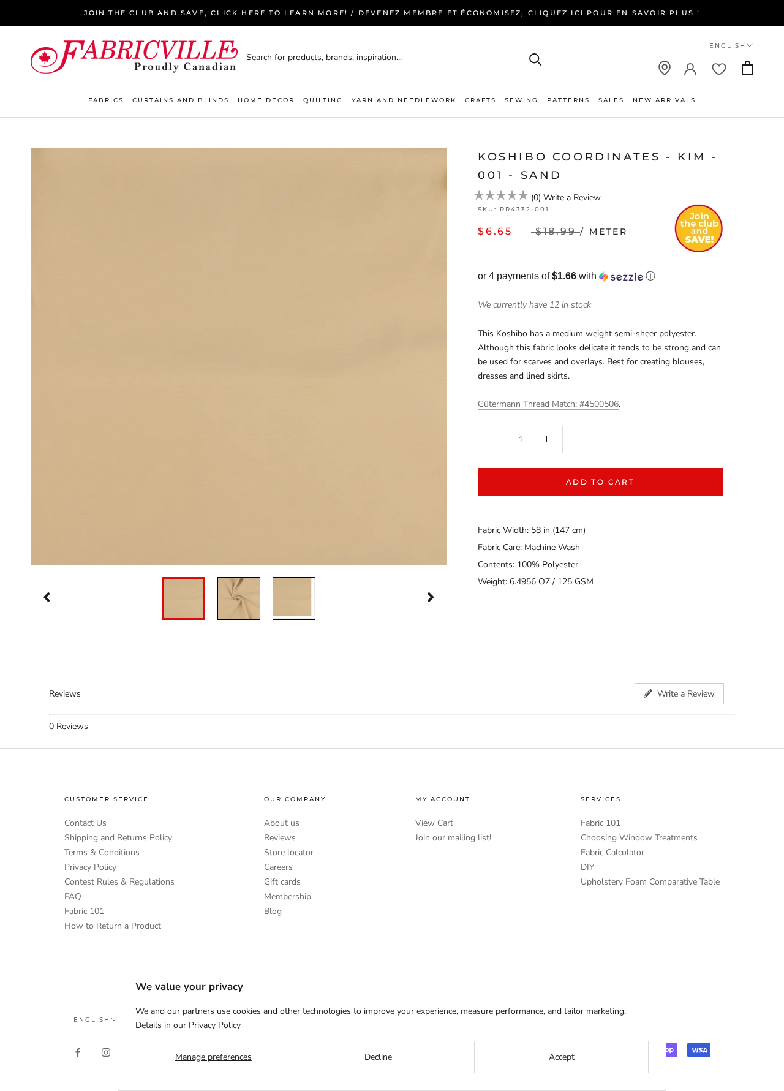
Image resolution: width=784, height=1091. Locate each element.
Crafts (480, 100)
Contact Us (85, 823)
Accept (562, 1057)
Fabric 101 (84, 911)
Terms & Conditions (102, 852)
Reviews (280, 838)
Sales (611, 100)
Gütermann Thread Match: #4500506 (548, 403)
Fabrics (106, 100)
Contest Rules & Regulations (119, 882)
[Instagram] (106, 1052)
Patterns (568, 100)
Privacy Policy (90, 867)
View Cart (434, 823)
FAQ (72, 896)
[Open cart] (747, 68)
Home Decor (266, 100)
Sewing (521, 100)
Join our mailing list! (453, 838)
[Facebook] (78, 1052)
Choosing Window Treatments (639, 838)
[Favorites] (719, 68)
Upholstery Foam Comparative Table (650, 882)
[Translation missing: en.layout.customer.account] (690, 68)
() (536, 197)
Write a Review (572, 197)
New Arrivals (664, 100)
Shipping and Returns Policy (118, 838)
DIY (587, 867)
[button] (600, 276)
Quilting (323, 100)
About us (282, 823)
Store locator (289, 852)
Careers (278, 867)
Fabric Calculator (612, 852)
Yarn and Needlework (404, 100)
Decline (378, 1057)
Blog (273, 911)
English (727, 46)
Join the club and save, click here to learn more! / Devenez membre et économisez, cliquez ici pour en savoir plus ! (392, 13)
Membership (287, 896)
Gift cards (282, 882)
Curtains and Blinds (180, 100)
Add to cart (600, 481)
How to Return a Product (112, 926)
